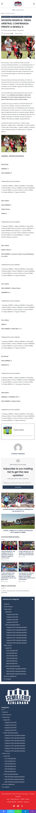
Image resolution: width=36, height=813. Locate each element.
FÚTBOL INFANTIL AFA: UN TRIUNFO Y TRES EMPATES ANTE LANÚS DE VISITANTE (26, 553)
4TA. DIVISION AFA (12, 650)
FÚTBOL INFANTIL (11, 802)
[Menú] (2, 4)
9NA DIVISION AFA (11, 663)
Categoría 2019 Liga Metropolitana (16, 643)
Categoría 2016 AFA (12, 622)
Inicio (3, 13)
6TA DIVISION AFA (11, 656)
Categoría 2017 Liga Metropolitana (16, 637)
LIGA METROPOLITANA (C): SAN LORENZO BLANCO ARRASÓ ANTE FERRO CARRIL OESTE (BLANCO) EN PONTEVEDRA (27, 576)
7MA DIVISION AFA (12, 658)
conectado (18, 590)
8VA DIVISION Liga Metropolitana (16, 671)
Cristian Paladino (7, 33)
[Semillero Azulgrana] (18, 3)
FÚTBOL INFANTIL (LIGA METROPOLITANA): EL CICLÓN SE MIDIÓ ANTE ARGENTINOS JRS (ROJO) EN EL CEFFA (8, 576)
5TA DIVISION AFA (11, 653)
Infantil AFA (8, 612)
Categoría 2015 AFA (12, 619)
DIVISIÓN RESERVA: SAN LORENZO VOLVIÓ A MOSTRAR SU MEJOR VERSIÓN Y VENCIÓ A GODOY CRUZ (8, 555)
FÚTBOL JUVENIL (24, 799)
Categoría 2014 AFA (12, 617)
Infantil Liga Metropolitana (12, 624)
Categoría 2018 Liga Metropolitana (16, 640)
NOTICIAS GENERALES (17, 16)
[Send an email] (12, 33)
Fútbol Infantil (7, 609)
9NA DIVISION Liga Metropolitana (16, 674)
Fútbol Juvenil (7, 645)
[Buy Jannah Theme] (18, 9)
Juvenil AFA (8, 648)
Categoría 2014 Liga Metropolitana (16, 630)
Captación (6, 604)
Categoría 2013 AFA (12, 614)
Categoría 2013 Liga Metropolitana (16, 627)
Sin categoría (28, 16)
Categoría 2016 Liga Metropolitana (16, 635)
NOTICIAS (20, 802)
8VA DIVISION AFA (11, 661)
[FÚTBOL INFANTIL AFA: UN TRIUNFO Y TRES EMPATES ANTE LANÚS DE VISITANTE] (27, 545)
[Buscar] (34, 4)
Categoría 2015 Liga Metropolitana (16, 632)
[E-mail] (4, 439)
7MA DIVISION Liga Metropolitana (16, 668)
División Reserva (10, 13)
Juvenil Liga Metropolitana (12, 666)
